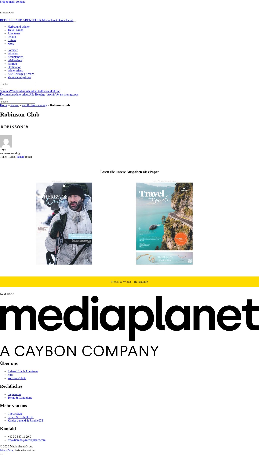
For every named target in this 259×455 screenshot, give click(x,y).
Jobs (10, 374)
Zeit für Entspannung (34, 105)
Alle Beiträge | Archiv (21, 73)
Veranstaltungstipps (19, 77)
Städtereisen (15, 60)
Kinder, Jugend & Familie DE (25, 420)
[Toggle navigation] (74, 21)
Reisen (12, 40)
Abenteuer (14, 33)
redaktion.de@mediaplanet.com (27, 440)
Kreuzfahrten (15, 56)
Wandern (13, 53)
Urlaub (12, 36)
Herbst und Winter (19, 26)
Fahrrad (12, 63)
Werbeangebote (17, 378)
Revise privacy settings (25, 450)
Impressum (14, 394)
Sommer (13, 50)
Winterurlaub (15, 70)
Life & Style (15, 413)
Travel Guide (15, 30)
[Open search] (1, 88)
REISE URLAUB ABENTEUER (36, 20)
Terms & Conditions (20, 397)
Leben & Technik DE (21, 417)
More (11, 43)
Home (3, 105)
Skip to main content (12, 1)
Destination (14, 67)
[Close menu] (1, 98)
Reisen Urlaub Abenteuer (23, 371)
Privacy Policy (6, 450)
